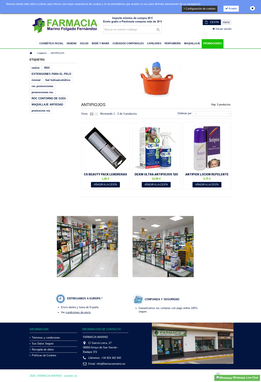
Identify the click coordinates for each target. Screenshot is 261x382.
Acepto (232, 8)
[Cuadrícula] (91, 114)
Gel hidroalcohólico (57, 80)
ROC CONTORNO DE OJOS (49, 98)
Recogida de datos (43, 349)
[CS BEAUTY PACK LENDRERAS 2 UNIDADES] (105, 148)
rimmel (36, 80)
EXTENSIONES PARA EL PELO (51, 73)
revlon (36, 67)
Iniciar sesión (223, 28)
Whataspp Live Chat (245, 377)
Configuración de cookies (200, 8)
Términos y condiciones (46, 337)
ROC (47, 67)
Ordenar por (184, 113)
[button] (51, 43)
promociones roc (42, 92)
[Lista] (96, 114)
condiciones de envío (78, 312)
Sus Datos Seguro (42, 343)
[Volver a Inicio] (31, 53)
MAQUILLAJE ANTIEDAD (47, 104)
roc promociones (42, 86)
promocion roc (41, 110)
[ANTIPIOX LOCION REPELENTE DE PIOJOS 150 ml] (207, 148)
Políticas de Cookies (44, 355)
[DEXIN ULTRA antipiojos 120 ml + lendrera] (156, 148)
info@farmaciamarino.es (111, 363)
